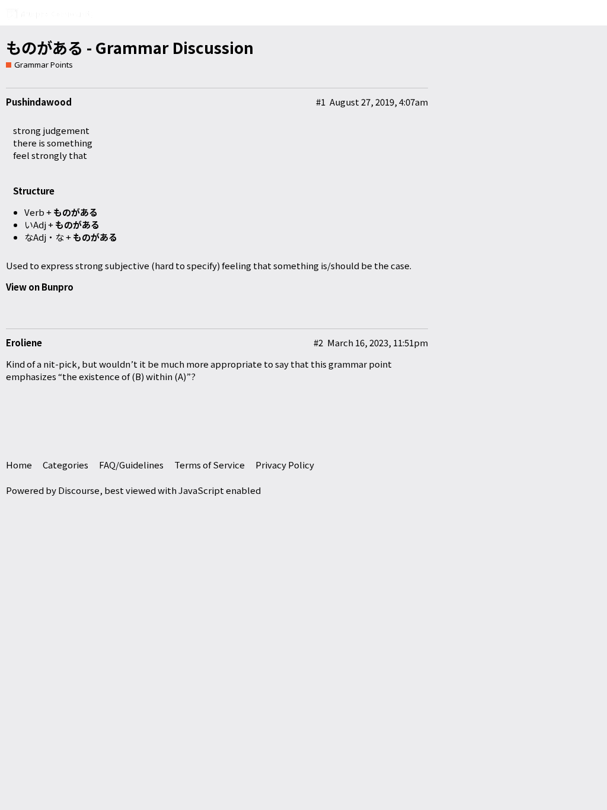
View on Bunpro (40, 286)
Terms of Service (209, 464)
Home (19, 464)
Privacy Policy (284, 464)
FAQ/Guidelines (131, 464)
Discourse (79, 490)
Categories (65, 464)
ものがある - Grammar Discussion (130, 47)
